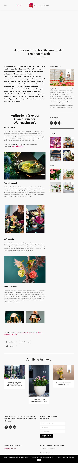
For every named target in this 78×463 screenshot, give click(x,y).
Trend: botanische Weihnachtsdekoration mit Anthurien (68, 142)
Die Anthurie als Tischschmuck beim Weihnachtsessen (68, 155)
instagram (59, 123)
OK (39, 460)
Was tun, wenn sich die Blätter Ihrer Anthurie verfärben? (55, 174)
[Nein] (75, 459)
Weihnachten (44, 57)
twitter (10, 346)
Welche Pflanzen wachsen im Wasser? (68, 187)
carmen (32, 57)
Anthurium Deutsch (39, 5)
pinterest (25, 342)
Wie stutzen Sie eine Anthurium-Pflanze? (55, 187)
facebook (10, 342)
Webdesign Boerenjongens (48, 448)
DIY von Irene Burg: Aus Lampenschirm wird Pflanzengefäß (55, 155)
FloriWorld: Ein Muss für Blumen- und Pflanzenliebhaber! (55, 142)
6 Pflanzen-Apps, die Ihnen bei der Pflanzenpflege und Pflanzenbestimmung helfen (68, 174)
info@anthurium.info (10, 448)
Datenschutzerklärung (46, 452)
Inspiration (37, 57)
